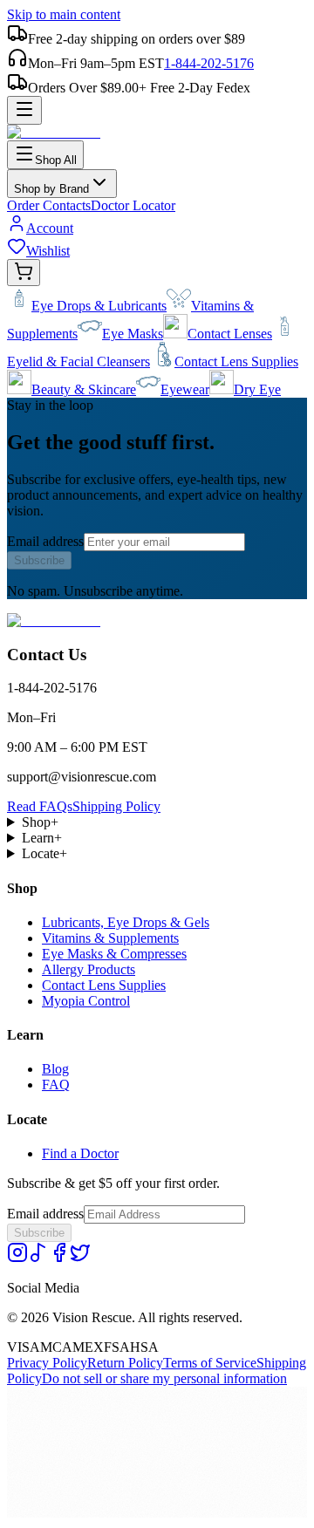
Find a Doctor (80, 1153)
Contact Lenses (230, 333)
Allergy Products (88, 969)
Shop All (56, 160)
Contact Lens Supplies (236, 361)
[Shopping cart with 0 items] (23, 272)
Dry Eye (257, 389)
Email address (45, 541)
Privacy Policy (47, 1362)
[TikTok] (38, 1258)
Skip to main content (63, 14)
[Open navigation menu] (24, 110)
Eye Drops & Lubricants (99, 305)
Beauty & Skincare (83, 389)
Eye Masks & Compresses (114, 953)
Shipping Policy (116, 806)
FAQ (56, 1084)
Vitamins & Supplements (110, 938)
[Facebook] (59, 1258)
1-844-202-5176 (209, 63)
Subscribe (39, 560)
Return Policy (125, 1362)
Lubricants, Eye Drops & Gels (125, 922)
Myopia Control (86, 1000)
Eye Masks (132, 333)
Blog (55, 1068)
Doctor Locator (133, 205)
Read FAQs (39, 806)
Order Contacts (49, 205)
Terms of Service (209, 1362)
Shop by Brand (51, 188)
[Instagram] (17, 1258)
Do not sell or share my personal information (164, 1378)
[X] (80, 1258)
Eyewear (184, 389)
